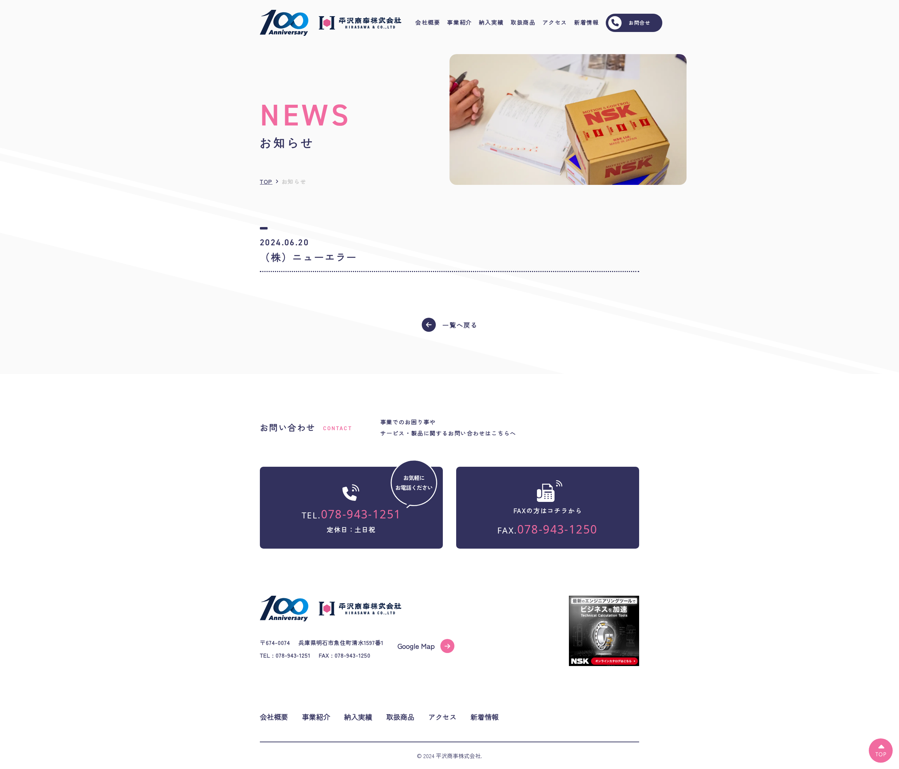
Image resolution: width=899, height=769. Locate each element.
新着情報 (586, 22)
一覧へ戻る (459, 324)
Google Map (416, 646)
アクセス (555, 22)
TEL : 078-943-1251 (285, 655)
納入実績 (491, 22)
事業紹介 (459, 22)
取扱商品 (523, 22)
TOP (266, 181)
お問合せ (639, 22)
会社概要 (427, 22)
